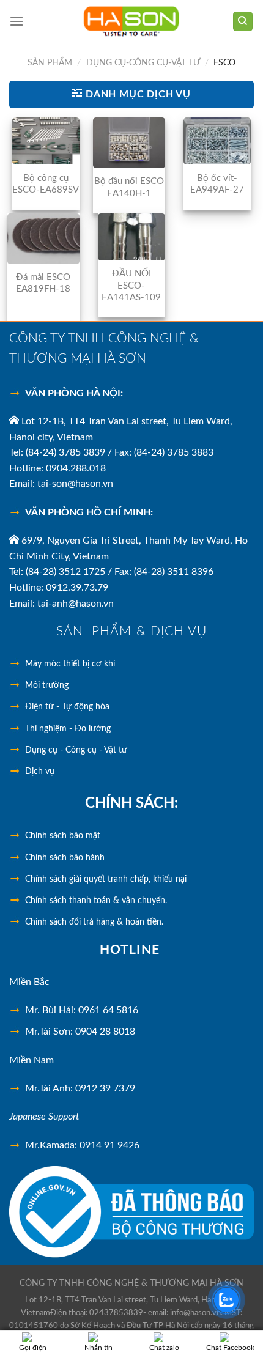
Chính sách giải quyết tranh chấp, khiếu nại (106, 879)
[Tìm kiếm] (243, 22)
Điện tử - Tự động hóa (67, 707)
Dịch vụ (39, 771)
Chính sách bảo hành (65, 858)
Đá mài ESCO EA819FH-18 (43, 283)
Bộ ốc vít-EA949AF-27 (217, 184)
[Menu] (16, 21)
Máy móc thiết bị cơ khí (70, 664)
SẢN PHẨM (50, 63)
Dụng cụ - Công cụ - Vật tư (76, 750)
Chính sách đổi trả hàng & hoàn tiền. (94, 922)
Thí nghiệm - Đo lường (68, 729)
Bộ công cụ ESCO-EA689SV (45, 184)
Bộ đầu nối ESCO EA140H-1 (129, 187)
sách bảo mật (62, 836)
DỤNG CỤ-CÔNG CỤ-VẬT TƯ (143, 63)
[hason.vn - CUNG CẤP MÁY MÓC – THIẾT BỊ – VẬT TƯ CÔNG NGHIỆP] (132, 21)
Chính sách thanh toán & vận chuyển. (96, 900)
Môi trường (47, 685)
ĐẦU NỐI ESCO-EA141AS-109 (131, 285)
